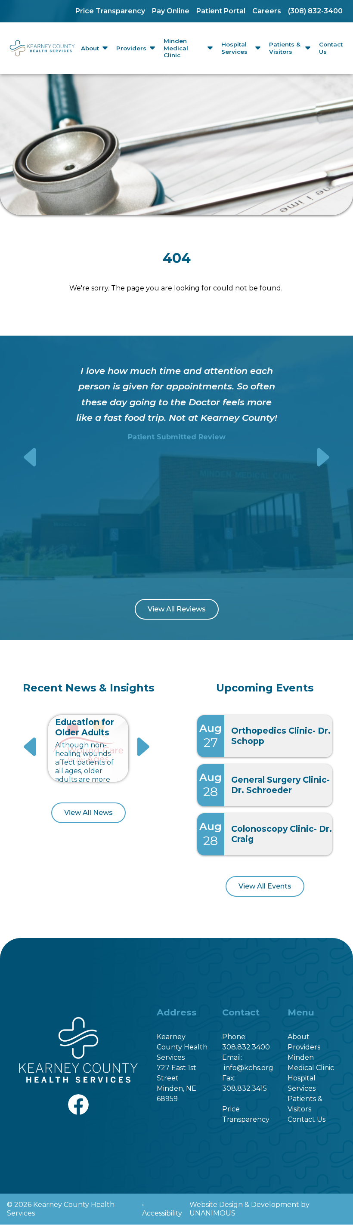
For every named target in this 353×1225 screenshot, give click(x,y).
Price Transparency (110, 11)
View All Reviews (177, 609)
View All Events (264, 886)
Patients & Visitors (284, 48)
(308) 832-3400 (315, 11)
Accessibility (162, 1213)
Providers (131, 48)
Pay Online (170, 11)
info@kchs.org (248, 1068)
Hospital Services (234, 48)
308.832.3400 (246, 1047)
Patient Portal (220, 11)
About (90, 48)
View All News (88, 812)
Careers (266, 11)
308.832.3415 (244, 1088)
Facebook (78, 1099)
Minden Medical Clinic (176, 48)
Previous (31, 457)
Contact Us (331, 48)
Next (322, 457)
